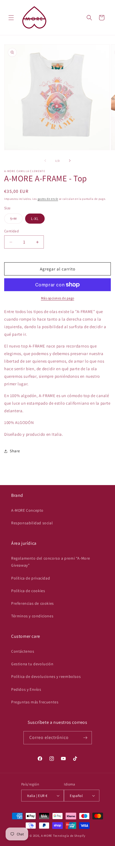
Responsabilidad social (32, 522)
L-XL (35, 218)
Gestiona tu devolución (32, 663)
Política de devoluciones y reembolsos (46, 676)
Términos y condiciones (32, 615)
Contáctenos (22, 651)
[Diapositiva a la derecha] (70, 160)
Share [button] (15, 450)
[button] (11, 17)
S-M (16, 220)
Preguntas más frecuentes (34, 701)
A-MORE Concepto (27, 510)
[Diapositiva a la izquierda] (45, 160)
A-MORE (47, 836)
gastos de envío (48, 199)
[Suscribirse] (85, 737)
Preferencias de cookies (32, 603)
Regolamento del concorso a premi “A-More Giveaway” (50, 562)
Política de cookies (28, 590)
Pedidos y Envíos (26, 689)
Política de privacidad (30, 578)
